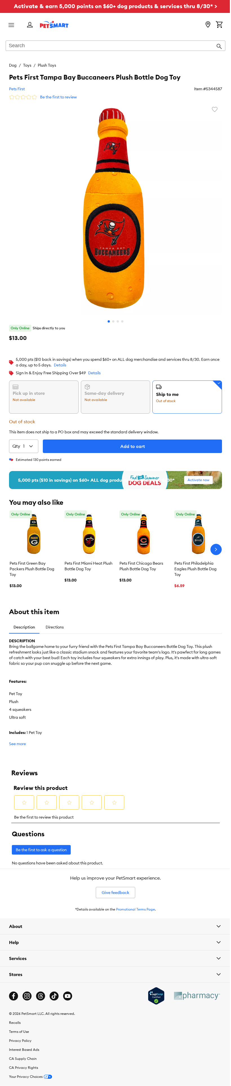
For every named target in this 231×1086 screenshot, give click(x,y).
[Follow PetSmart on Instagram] (27, 996)
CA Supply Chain (23, 1058)
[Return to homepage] (54, 24)
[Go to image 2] (113, 321)
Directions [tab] (55, 627)
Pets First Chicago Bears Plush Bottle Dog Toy (141, 566)
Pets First (17, 88)
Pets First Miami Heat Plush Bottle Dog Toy (88, 566)
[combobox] (115, 46)
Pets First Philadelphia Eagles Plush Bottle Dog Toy (195, 569)
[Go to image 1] (109, 321)
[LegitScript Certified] (152, 996)
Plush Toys (47, 65)
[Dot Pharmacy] (192, 996)
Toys (27, 65)
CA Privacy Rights (23, 1067)
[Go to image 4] (122, 321)
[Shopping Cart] (219, 25)
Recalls (15, 1022)
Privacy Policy (20, 1040)
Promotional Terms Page (135, 909)
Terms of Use (19, 1031)
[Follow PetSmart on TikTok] (54, 996)
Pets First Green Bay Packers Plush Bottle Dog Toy (32, 569)
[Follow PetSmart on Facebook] (13, 996)
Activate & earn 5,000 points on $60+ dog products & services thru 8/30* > (115, 6)
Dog (13, 65)
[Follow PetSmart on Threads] (40, 996)
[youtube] (67, 996)
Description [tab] (24, 627)
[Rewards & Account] (29, 25)
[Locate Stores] (208, 25)
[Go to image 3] (118, 321)
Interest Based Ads (24, 1049)
